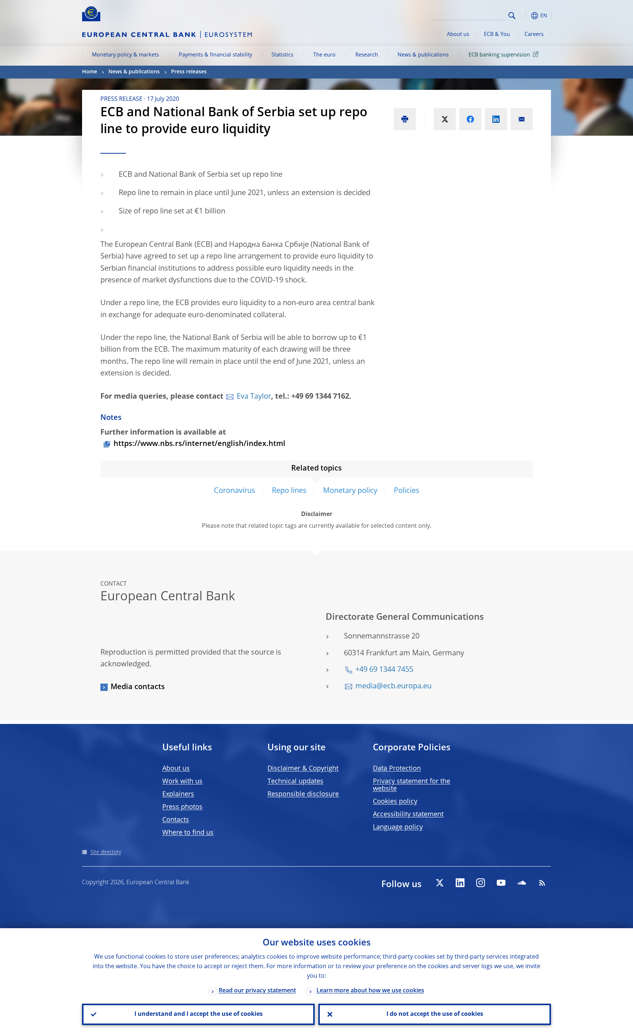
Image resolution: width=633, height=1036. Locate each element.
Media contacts (138, 687)
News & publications (423, 55)
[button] (525, 16)
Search (512, 15)
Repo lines (289, 491)
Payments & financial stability (215, 55)
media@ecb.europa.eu (393, 686)
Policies (406, 491)
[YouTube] (501, 883)
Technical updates (295, 781)
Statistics (282, 55)
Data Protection (397, 768)
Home (89, 71)
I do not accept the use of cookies (434, 1014)
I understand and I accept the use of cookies (198, 1014)
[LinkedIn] (460, 883)
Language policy (398, 827)
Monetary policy (350, 491)
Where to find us (188, 833)
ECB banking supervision (499, 55)
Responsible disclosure (303, 794)
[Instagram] (480, 883)
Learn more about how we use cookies (370, 991)
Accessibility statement (408, 814)
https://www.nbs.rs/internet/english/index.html (199, 444)
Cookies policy (395, 801)
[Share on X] (445, 119)
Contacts (175, 820)
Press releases (189, 71)
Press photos (182, 807)
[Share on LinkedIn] (496, 119)
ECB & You (497, 34)
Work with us (182, 781)
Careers (534, 34)
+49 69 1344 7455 (384, 670)
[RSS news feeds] (542, 883)
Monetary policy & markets (125, 55)
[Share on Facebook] (470, 119)
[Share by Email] (522, 119)
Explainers (178, 794)
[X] (439, 883)
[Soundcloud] (521, 883)
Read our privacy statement (257, 991)
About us (458, 34)
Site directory (105, 852)
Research (366, 55)
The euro (324, 55)
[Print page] (405, 119)
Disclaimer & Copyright (302, 768)
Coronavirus (234, 491)
